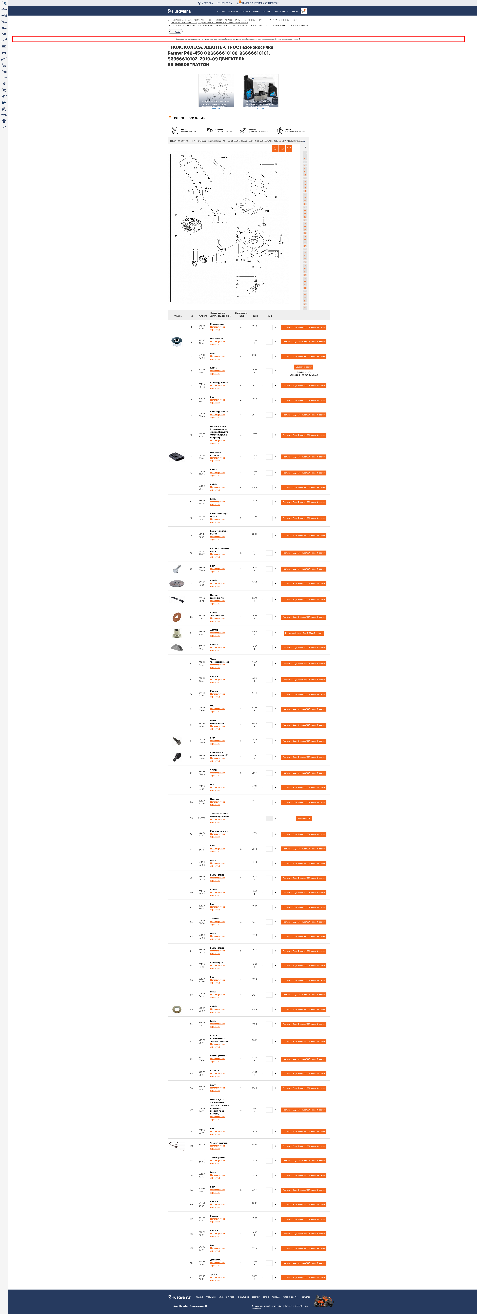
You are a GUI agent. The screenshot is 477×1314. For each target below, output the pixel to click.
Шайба (213, 367)
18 (305, 194)
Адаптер (214, 629)
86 (305, 288)
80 (305, 268)
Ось (212, 705)
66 (305, 242)
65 (305, 239)
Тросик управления (219, 1143)
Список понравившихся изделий (259, 2)
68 (305, 249)
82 (305, 275)
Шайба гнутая (216, 962)
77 (305, 259)
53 (305, 223)
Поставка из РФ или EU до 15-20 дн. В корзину (303, 633)
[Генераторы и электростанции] (4, 90)
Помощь (266, 11)
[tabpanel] (216, 92)
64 (305, 236)
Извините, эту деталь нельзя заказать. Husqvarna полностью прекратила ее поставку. (219, 1106)
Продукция (233, 11)
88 (305, 291)
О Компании (243, 1297)
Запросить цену (303, 818)
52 (305, 220)
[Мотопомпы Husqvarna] (4, 102)
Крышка (214, 676)
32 (305, 207)
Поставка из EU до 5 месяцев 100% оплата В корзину (304, 327)
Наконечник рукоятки (216, 454)
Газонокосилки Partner (254, 20)
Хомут (213, 1085)
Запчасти (221, 11)
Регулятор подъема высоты (219, 550)
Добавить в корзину (304, 367)
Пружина (214, 799)
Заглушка (214, 918)
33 (305, 210)
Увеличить (216, 108)
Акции (295, 11)
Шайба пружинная (219, 382)
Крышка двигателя (219, 831)
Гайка (213, 498)
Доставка (207, 3)
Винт (212, 565)
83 (305, 278)
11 (305, 178)
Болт (212, 397)
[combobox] (238, 140)
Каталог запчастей (196, 20)
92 (305, 304)
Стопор (213, 769)
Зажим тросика (217, 1157)
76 (305, 255)
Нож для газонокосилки (217, 596)
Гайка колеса (216, 338)
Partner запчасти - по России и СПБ (224, 20)
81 (305, 271)
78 (305, 262)
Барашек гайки (217, 874)
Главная (199, 1297)
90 (305, 297)
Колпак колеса (217, 324)
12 (305, 181)
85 (305, 284)
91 (305, 301)
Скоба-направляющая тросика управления (219, 1038)
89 (305, 294)
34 (305, 213)
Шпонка (214, 644)
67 (305, 229)
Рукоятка (214, 1070)
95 (305, 307)
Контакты (226, 3)
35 (305, 217)
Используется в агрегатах (217, 328)
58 (305, 226)
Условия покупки (281, 11)
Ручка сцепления (218, 1055)
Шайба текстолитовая (217, 614)
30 (305, 200)
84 (305, 281)
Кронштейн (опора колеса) (219, 515)
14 (305, 187)
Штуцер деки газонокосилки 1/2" (219, 754)
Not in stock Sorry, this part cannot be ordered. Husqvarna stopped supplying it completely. (219, 432)
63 (305, 233)
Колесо (213, 353)
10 (305, 175)
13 (305, 184)
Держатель (215, 1259)
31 (305, 204)
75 (305, 252)
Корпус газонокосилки (217, 722)
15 (305, 191)
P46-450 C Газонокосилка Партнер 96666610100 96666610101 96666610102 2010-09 (209, 22)
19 (305, 197)
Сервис (256, 11)
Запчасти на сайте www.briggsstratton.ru (220, 815)
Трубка (213, 1274)
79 (305, 265)
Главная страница (176, 20)
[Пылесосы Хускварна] (4, 109)
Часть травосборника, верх (220, 660)
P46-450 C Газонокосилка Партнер (284, 20)
